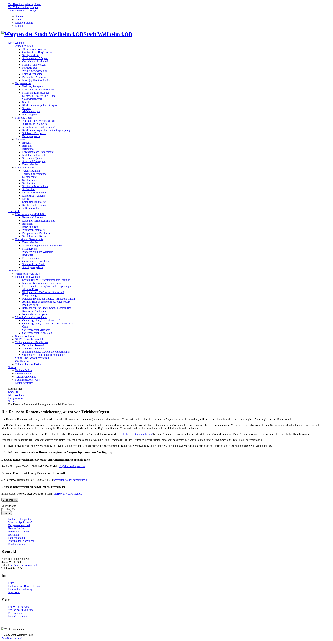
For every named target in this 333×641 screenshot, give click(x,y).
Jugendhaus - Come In (34, 123)
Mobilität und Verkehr (34, 64)
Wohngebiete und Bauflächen (31, 342)
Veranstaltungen (31, 170)
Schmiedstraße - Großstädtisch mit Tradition (46, 279)
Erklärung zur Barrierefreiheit (24, 585)
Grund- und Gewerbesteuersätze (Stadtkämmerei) (33, 359)
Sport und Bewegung (34, 161)
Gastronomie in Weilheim (36, 261)
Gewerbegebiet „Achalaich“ (37, 332)
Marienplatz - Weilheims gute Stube (41, 282)
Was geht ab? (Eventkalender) (38, 120)
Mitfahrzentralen (24, 382)
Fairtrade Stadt (30, 67)
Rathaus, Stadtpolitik (33, 86)
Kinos (25, 198)
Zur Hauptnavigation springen (24, 4)
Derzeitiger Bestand (33, 345)
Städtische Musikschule (35, 186)
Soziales (26, 102)
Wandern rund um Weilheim (37, 251)
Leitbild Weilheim (32, 73)
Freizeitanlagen (30, 258)
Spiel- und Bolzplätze (34, 133)
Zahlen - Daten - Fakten (28, 364)
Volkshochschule (31, 208)
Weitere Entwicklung (33, 348)
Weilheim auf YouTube (20, 609)
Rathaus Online (23, 370)
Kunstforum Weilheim (34, 192)
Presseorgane (29, 114)
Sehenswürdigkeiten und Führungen (42, 245)
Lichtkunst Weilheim (33, 195)
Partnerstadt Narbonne (34, 77)
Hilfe (11, 582)
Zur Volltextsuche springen (23, 7)
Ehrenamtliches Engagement (37, 151)
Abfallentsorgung (31, 111)
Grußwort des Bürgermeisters (38, 52)
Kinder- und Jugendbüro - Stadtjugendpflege (46, 130)
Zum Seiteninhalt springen (22, 10)
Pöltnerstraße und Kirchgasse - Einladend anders (48, 298)
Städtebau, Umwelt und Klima (39, 95)
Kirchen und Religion (34, 204)
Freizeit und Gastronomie (29, 239)
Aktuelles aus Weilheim (35, 48)
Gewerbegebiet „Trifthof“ (36, 329)
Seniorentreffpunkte (33, 158)
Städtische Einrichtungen (35, 92)
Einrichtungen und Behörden (38, 89)
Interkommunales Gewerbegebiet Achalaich (46, 351)
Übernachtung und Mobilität (30, 214)
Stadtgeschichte (30, 55)
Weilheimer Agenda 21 (34, 70)
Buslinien (27, 223)
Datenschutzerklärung (20, 589)
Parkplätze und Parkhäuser (36, 233)
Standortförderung (25, 336)
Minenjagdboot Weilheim (36, 80)
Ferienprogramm (31, 136)
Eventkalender (30, 164)
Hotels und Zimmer (33, 217)
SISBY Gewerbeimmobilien (30, 339)
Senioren (20, 139)
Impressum (14, 592)
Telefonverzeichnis (25, 376)
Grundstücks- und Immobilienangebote (43, 354)
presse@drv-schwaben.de (68, 493)
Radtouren (28, 254)
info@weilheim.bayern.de (24, 565)
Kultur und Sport (24, 167)
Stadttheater (28, 183)
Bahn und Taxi (30, 226)
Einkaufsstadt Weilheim (28, 276)
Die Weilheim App (18, 606)
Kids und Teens (23, 117)
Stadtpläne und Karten (34, 236)
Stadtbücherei (29, 176)
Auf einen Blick (24, 45)
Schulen (26, 108)
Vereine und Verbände (34, 173)
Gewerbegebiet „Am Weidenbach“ (41, 320)
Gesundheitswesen (32, 98)
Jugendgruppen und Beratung (38, 126)
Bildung (26, 142)
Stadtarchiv (28, 189)
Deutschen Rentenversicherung (135, 433)
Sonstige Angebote (32, 267)
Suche (18, 19)
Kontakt (19, 25)
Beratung (27, 145)
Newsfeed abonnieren (20, 616)
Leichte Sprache (24, 22)
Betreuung (28, 148)
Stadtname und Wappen (35, 58)
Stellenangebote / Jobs (27, 379)
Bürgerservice (23, 83)
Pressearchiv (15, 613)
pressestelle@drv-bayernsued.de (71, 479)
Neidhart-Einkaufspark (34, 314)
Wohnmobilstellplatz (33, 229)
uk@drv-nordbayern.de (72, 466)
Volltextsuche (8, 505)
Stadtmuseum (29, 180)
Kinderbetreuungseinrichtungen (39, 105)
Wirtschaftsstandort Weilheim (31, 317)
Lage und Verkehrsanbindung (38, 220)
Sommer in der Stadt (33, 264)
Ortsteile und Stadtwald (35, 61)
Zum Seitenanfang (11, 637)
